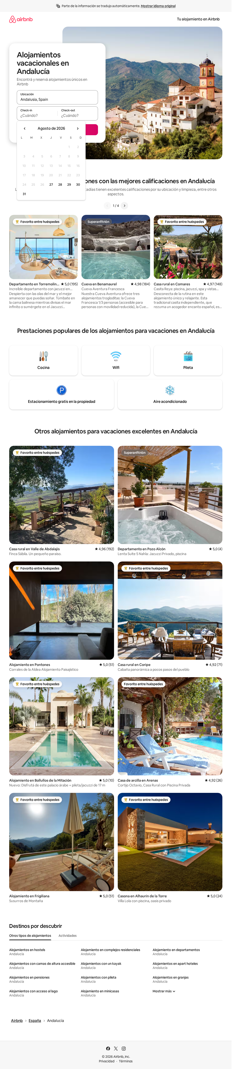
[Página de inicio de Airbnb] (21, 19)
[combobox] (57, 99)
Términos (126, 1061)
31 (24, 194)
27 (51, 184)
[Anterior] (107, 205)
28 (60, 184)
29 (69, 184)
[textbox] (37, 115)
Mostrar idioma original (158, 6)
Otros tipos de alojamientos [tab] (30, 936)
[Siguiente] (124, 205)
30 (78, 184)
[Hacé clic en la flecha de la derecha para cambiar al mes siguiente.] (77, 128)
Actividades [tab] (68, 936)
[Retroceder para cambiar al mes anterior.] (24, 128)
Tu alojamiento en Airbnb (198, 19)
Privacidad (107, 1061)
